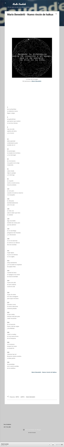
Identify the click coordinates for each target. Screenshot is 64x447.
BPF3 (17, 397)
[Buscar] (58, 3)
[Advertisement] (32, 27)
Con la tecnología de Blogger (33, 429)
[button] (56, 14)
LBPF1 (22, 397)
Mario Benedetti (36, 372)
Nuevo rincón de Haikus (49, 372)
